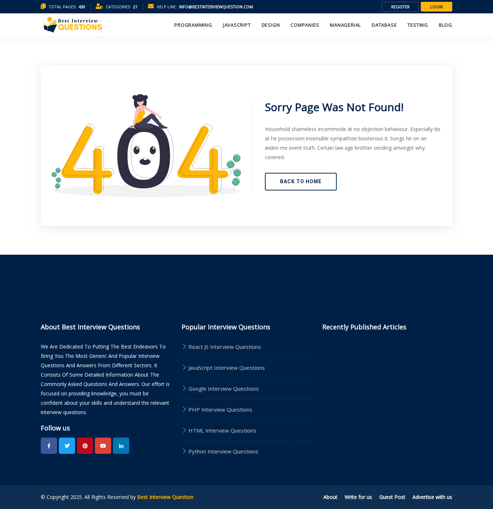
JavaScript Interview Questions (226, 367)
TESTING (417, 25)
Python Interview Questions (222, 451)
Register (400, 6)
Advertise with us (432, 496)
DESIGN (271, 25)
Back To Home (301, 181)
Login (436, 6)
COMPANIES (305, 25)
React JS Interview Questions (224, 346)
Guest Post (392, 496)
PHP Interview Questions (219, 409)
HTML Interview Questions (221, 430)
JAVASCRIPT (237, 25)
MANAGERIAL (345, 25)
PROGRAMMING (193, 25)
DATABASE (384, 25)
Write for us (358, 496)
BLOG (445, 25)
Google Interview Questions (223, 388)
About (330, 496)
